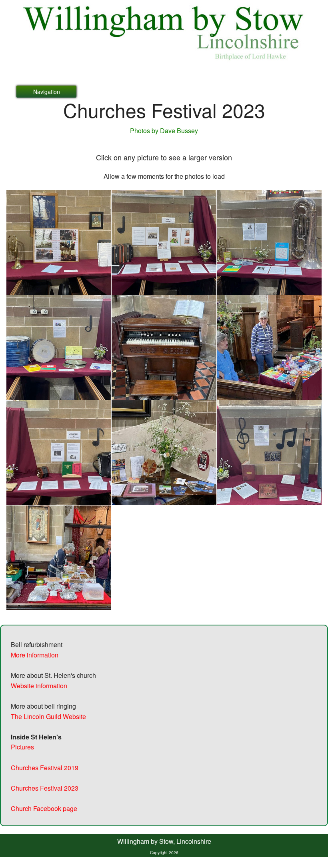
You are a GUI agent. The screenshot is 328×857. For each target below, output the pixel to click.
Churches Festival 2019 (44, 767)
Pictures (22, 746)
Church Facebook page (44, 808)
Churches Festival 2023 (44, 788)
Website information (39, 685)
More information (34, 654)
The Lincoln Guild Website (48, 716)
